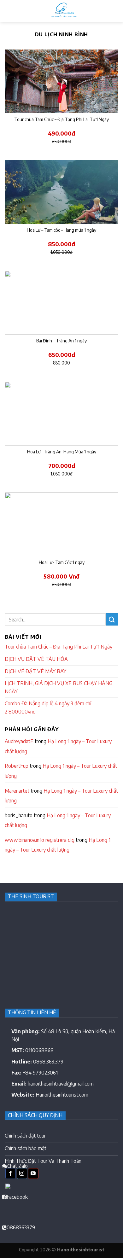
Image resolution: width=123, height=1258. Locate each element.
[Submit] (112, 619)
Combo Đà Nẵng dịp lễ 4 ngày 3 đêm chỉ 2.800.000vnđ (48, 707)
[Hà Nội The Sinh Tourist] (63, 11)
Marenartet (17, 791)
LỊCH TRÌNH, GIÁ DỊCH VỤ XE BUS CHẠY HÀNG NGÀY (58, 687)
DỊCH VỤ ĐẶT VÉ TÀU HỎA (36, 659)
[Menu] (8, 11)
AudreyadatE (19, 741)
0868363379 (21, 1227)
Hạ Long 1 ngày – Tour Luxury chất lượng (58, 746)
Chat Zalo (17, 1166)
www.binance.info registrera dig (39, 840)
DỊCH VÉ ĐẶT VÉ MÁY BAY (35, 671)
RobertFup (16, 766)
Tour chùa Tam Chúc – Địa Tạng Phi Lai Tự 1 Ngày (58, 647)
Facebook (17, 1197)
